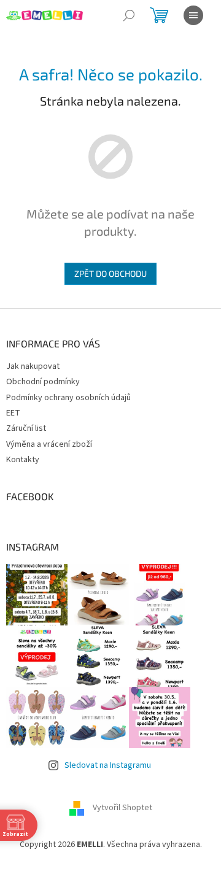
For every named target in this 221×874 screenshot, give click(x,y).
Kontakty (22, 460)
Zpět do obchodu (110, 273)
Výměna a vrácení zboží (49, 444)
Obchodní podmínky (43, 382)
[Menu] (193, 15)
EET (13, 413)
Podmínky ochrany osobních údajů (68, 398)
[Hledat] (129, 15)
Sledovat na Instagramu (107, 765)
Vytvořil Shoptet (122, 808)
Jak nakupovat (33, 366)
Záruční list (26, 428)
